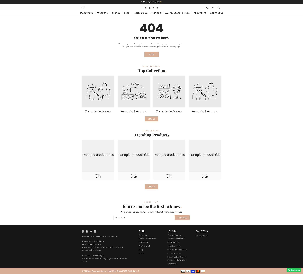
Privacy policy (173, 242)
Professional (144, 246)
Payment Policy (174, 253)
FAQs (141, 253)
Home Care (144, 242)
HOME (151, 54)
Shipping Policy (174, 246)
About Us (143, 235)
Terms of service (174, 235)
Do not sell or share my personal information (177, 258)
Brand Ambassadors (148, 238)
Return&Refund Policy (177, 249)
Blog (141, 249)
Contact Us (172, 264)
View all (151, 119)
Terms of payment (175, 238)
